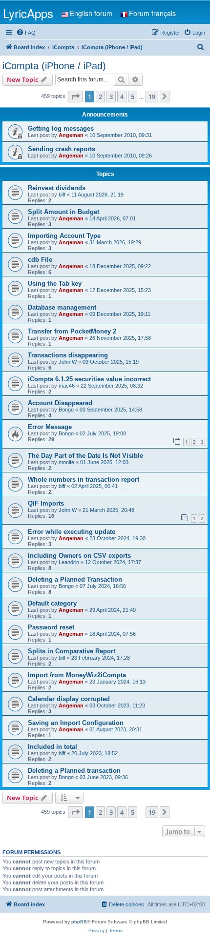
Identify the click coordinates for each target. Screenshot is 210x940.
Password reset (51, 627)
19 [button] (151, 96)
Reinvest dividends (56, 188)
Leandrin (69, 562)
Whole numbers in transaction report (83, 479)
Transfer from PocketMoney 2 (72, 331)
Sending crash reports (61, 149)
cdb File (40, 259)
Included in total (52, 746)
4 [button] (122, 96)
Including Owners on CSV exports (79, 555)
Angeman (71, 135)
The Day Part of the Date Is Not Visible (85, 455)
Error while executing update (71, 531)
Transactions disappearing (68, 355)
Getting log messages (61, 128)
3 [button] (111, 96)
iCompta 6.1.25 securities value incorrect (89, 379)
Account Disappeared (60, 403)
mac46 (67, 386)
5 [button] (132, 96)
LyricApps (28, 12)
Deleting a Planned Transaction (75, 579)
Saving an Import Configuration (76, 722)
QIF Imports (46, 503)
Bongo (66, 409)
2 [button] (100, 96)
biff (62, 194)
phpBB (79, 921)
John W (68, 362)
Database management (62, 307)
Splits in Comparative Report (71, 651)
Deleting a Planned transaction (74, 770)
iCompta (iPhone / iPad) (54, 65)
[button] (75, 96)
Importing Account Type (64, 235)
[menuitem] (26, 33)
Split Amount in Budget (63, 211)
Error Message (50, 427)
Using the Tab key (55, 283)
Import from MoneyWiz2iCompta (77, 675)
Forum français (152, 13)
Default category (52, 603)
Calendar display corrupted (69, 699)
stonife (66, 462)
